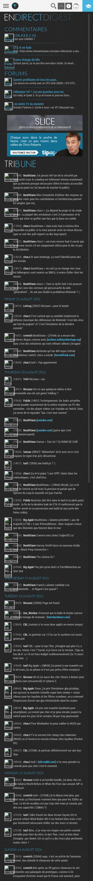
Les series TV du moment (28, 104)
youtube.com (44, 420)
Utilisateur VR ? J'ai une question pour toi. (38, 92)
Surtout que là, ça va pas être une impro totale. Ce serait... (44, 63)
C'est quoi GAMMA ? (24, 38)
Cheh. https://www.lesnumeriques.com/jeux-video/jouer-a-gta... (47, 51)
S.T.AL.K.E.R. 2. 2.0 (24, 35)
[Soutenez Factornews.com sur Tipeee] (45, 155)
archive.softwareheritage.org (64, 339)
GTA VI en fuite (22, 47)
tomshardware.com (58, 617)
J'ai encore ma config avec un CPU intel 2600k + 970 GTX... (45, 83)
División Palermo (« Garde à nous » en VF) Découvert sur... (44, 107)
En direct (23, 17)
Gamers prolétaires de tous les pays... (35, 79)
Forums (16, 73)
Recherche (53, 6)
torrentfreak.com (64, 355)
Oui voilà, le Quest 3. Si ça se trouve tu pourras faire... (42, 95)
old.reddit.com (47, 762)
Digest (57, 17)
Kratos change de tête (26, 60)
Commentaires (26, 29)
